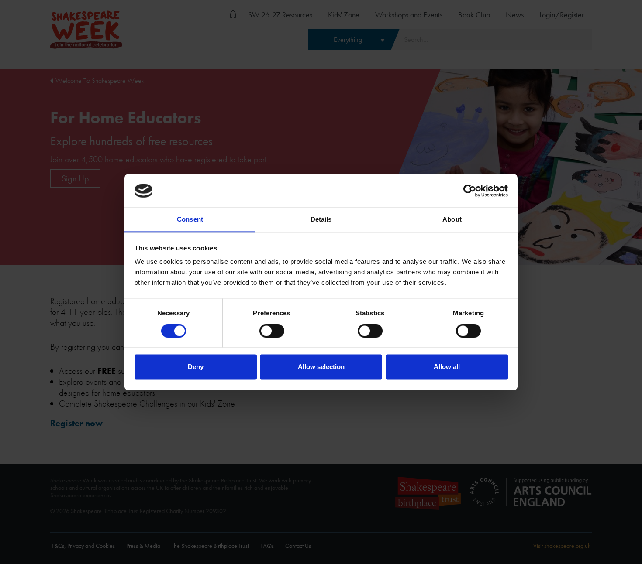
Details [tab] (321, 219)
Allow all (447, 367)
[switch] (271, 331)
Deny (196, 367)
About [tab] (452, 219)
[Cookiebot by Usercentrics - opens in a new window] (469, 190)
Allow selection (321, 367)
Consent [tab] (190, 219)
